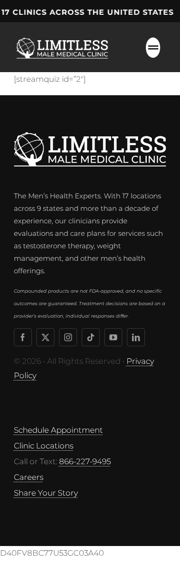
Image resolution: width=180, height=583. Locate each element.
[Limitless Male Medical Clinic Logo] (64, 36)
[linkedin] (136, 337)
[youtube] (113, 337)
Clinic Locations (43, 445)
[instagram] (68, 337)
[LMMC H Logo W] (90, 136)
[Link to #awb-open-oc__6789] (153, 47)
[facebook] (23, 337)
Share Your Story (46, 492)
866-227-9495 (85, 461)
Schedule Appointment (58, 430)
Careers (28, 477)
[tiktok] (91, 337)
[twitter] (45, 337)
